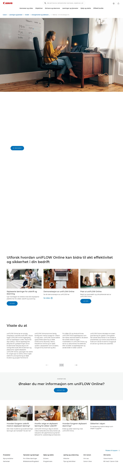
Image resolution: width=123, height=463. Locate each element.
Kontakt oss (61, 379)
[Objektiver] (43, 8)
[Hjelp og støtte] (91, 8)
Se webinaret (17, 148)
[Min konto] (113, 3)
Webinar (14, 116)
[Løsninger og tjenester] (79, 8)
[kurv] (118, 3)
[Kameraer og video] (33, 8)
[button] (47, 365)
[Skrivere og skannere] (61, 8)
